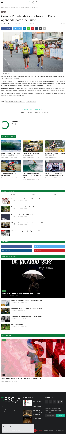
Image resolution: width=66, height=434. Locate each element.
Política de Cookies (59, 430)
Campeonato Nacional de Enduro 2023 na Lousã (55, 154)
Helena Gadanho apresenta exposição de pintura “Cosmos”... (37, 404)
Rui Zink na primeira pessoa (41, 112)
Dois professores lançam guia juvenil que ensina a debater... (27, 231)
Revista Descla (7, 23)
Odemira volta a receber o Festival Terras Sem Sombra (25, 207)
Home (2, 7)
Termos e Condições (48, 430)
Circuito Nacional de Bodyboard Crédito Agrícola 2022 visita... (10, 154)
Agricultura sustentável (17, 324)
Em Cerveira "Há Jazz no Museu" (37, 419)
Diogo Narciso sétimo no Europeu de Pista (8, 174)
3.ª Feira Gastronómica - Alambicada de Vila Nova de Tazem (27, 199)
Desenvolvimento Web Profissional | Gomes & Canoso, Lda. (26, 300)
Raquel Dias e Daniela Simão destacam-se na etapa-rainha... (54, 174)
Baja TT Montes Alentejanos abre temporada (31, 154)
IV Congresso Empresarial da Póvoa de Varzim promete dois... (27, 223)
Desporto (7, 7)
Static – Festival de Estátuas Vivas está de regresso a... (21, 378)
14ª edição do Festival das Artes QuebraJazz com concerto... (27, 316)
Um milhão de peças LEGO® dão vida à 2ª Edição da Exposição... (28, 308)
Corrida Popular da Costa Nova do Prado (15, 101)
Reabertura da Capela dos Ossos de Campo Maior (37, 412)
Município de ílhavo (31, 101)
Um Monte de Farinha (26, 112)
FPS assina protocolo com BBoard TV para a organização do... (32, 175)
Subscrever (61, 415)
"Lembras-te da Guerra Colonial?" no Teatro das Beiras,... (26, 215)
